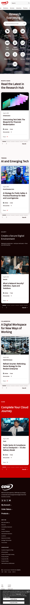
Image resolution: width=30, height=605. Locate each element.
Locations (3, 536)
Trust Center (4, 542)
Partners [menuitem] (25, 8)
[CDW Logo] (4, 3)
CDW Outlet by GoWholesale (7, 563)
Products (5, 513)
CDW (2, 571)
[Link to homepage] (4, 3)
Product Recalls (5, 556)
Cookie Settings (13, 599)
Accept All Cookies (13, 602)
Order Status (6, 509)
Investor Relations (5, 531)
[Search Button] (24, 23)
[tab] (4, 141)
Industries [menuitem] (18, 8)
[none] (5, 8)
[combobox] (14, 23)
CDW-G (5, 571)
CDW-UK (13, 571)
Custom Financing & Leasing (7, 554)
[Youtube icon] (10, 500)
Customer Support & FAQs (7, 550)
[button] (2, 143)
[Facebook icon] (2, 500)
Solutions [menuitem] (5, 8)
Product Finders (5, 561)
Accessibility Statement (6, 527)
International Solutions (6, 533)
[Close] (28, 591)
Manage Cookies (6, 597)
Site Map (2, 585)
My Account (5, 505)
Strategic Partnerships (6, 540)
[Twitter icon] (7, 500)
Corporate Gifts (4, 559)
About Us (3, 524)
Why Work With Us (5, 522)
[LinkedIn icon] (5, 500)
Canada (9, 571)
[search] (18, 3)
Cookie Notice (9, 585)
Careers (3, 529)
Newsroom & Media (5, 538)
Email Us (18, 569)
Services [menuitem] (12, 8)
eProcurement (4, 552)
